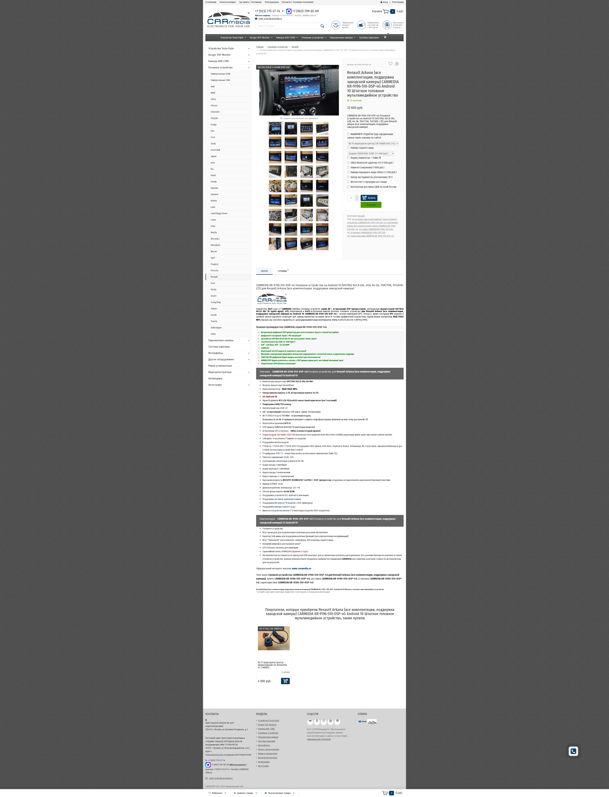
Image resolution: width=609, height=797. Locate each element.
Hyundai (214, 188)
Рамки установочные (220, 365)
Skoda (213, 289)
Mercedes (215, 238)
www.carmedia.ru (301, 568)
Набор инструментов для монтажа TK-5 (371, 177)
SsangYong (216, 302)
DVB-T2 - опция (283, 453)
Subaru (214, 308)
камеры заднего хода (284, 506)
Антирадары (215, 378)
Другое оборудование (221, 359)
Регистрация (398, 2)
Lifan (213, 226)
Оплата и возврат (227, 2)
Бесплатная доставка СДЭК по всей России (373, 186)
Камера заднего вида (362, 147)
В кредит (371, 204)
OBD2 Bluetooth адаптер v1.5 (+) (371, 162)
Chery (213, 99)
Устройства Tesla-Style (232, 37)
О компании (210, 2)
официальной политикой (319, 739)
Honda (214, 181)
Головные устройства (312, 37)
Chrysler (214, 118)
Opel (213, 258)
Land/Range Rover (219, 213)
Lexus (213, 219)
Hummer (215, 194)
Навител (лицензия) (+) (367, 167)
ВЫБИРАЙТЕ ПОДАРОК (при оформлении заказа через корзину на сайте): (370, 136)
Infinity (214, 200)
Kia (212, 169)
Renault (214, 277)
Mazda (214, 232)
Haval (213, 175)
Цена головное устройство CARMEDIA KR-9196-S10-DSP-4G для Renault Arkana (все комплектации (372, 222)
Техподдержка (272, 2)
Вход (385, 2)
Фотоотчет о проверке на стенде (368, 181)
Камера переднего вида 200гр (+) (373, 172)
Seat (213, 283)
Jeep (213, 162)
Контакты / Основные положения (297, 2)
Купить (372, 198)
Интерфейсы (215, 353)
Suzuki (214, 315)
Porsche (214, 270)
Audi (213, 86)
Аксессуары (215, 384)
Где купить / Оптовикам (250, 2)
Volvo (213, 334)
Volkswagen (216, 327)
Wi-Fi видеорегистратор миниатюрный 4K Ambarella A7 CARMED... (272, 665)
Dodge (214, 124)
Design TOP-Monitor (260, 37)
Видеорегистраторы (220, 372)
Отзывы (283, 271)
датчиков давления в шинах (287, 499)
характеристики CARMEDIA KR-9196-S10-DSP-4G (372, 236)
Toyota (214, 321)
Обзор (264, 271)
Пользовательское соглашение (220, 754)
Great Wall (215, 150)
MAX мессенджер (262, 15)
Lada (213, 207)
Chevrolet (215, 112)
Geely (213, 143)
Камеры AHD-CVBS (285, 37)
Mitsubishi (215, 245)
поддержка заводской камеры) (367, 219)
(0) (273, 672)
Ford (213, 137)
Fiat (212, 131)
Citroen (214, 105)
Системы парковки (369, 37)
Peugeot (214, 264)
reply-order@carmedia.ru (270, 18)
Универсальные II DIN (220, 73)
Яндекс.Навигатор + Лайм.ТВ (365, 157)
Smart (213, 296)
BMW (213, 93)
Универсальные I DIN (220, 80)
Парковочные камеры (341, 37)
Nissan (214, 251)
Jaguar (214, 156)
